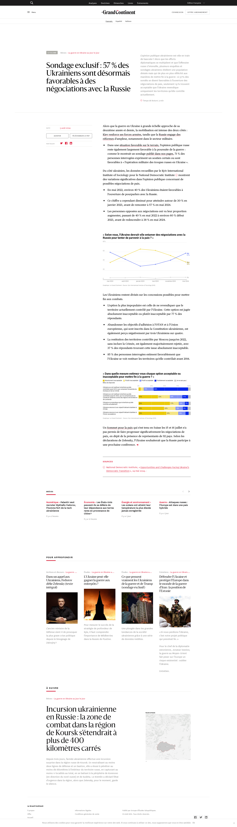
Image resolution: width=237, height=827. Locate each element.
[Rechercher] (46, 2)
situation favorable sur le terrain (139, 145)
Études (87, 572)
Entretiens (163, 572)
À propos (30, 810)
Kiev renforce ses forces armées (122, 134)
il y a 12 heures (90, 518)
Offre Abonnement (197, 12)
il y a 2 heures (52, 516)
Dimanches (119, 2)
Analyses (93, 2)
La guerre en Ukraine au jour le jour (83, 52)
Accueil (30, 817)
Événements (142, 2)
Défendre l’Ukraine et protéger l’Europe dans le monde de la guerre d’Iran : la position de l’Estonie (174, 584)
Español (119, 21)
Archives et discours (55, 572)
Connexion (177, 12)
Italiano (128, 21)
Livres (130, 2)
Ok (193, 822)
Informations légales (83, 810)
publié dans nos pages (159, 153)
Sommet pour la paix (120, 427)
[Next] (189, 491)
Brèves (63, 52)
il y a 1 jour (126, 516)
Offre (29, 814)
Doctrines (105, 2)
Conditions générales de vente (87, 814)
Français (109, 21)
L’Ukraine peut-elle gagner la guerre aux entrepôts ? (97, 581)
